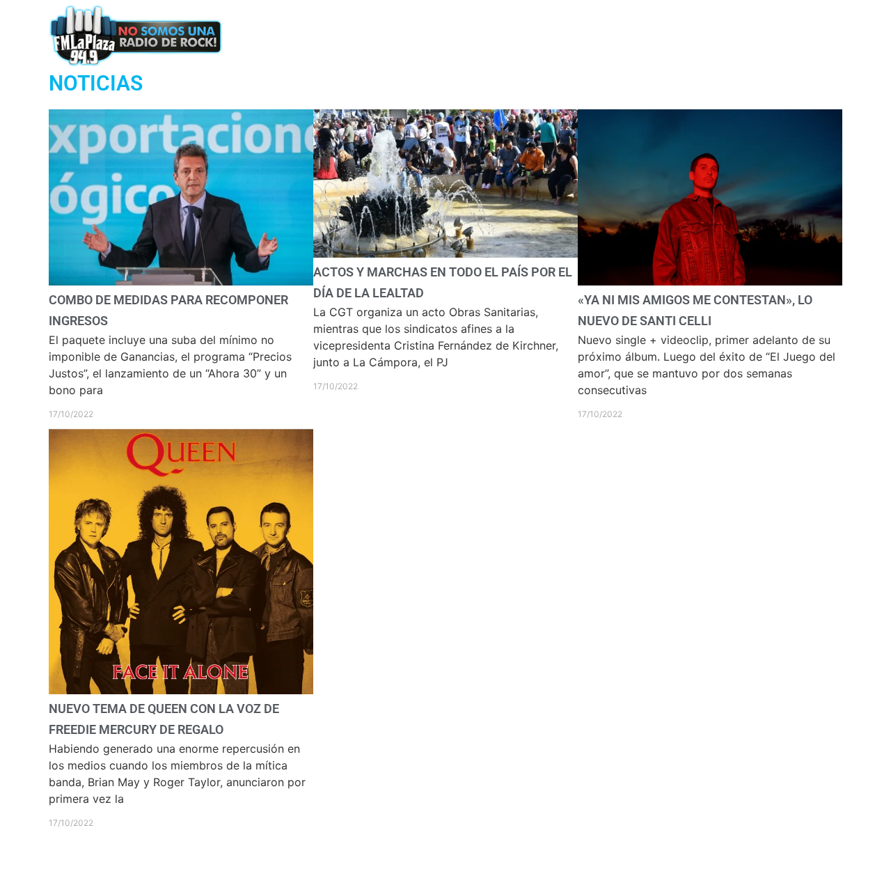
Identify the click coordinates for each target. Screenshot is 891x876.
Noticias (498, 35)
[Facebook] (707, 35)
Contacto (572, 35)
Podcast (322, 35)
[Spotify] (782, 35)
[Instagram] (757, 35)
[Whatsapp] (682, 35)
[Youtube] (808, 35)
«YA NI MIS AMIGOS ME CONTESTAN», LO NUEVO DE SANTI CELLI (707, 537)
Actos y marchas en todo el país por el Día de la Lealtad (445, 512)
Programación (410, 35)
